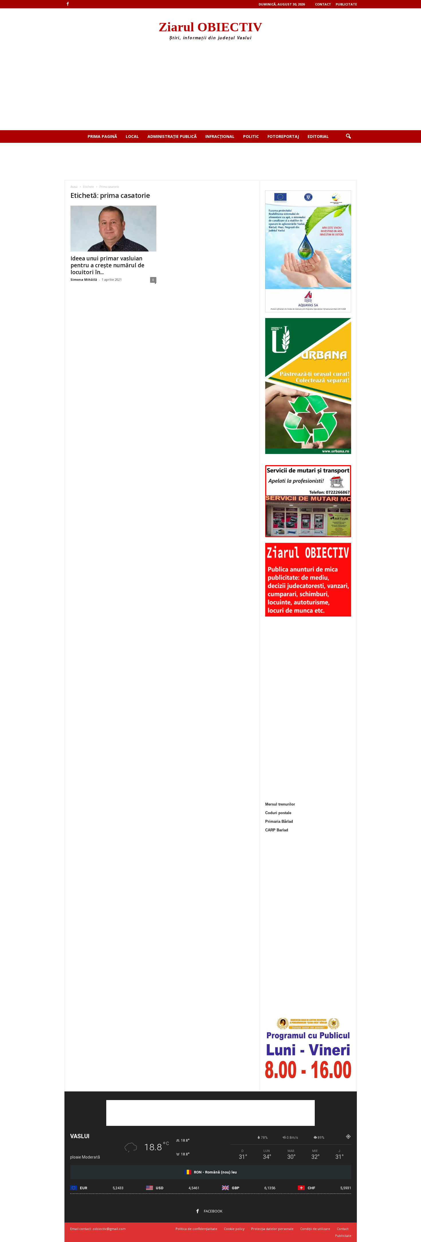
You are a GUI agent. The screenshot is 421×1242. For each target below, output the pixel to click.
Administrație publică (172, 136)
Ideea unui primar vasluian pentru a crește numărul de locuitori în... (107, 265)
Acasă (74, 187)
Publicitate (346, 4)
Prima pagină (102, 136)
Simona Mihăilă (83, 279)
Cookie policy (234, 1229)
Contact (323, 4)
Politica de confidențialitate (196, 1229)
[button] (348, 136)
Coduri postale (278, 813)
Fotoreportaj (283, 136)
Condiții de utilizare (315, 1229)
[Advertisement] (210, 87)
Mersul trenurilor (280, 804)
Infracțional (220, 136)
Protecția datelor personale (272, 1229)
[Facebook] (67, 4)
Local (132, 136)
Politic (251, 136)
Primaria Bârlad (279, 821)
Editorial (318, 136)
